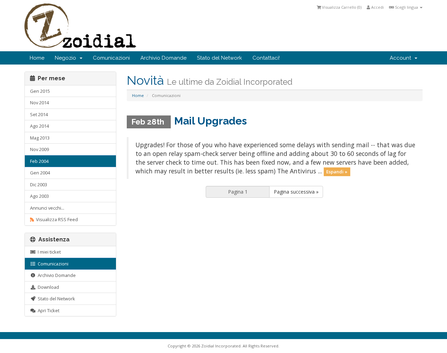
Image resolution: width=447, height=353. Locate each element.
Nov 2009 (39, 149)
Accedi (377, 7)
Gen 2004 (40, 173)
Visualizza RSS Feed (56, 219)
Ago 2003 (39, 196)
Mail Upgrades (210, 121)
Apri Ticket (47, 310)
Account (402, 58)
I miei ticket (48, 252)
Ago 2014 (39, 126)
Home (37, 58)
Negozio (67, 58)
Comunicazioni (111, 58)
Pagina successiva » (296, 191)
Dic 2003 (38, 184)
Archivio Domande (163, 58)
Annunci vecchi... (47, 208)
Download (47, 287)
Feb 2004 (39, 161)
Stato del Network (219, 58)
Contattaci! (266, 58)
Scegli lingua (406, 7)
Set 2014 (39, 114)
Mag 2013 (40, 138)
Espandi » (336, 171)
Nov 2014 (39, 102)
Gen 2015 (40, 91)
